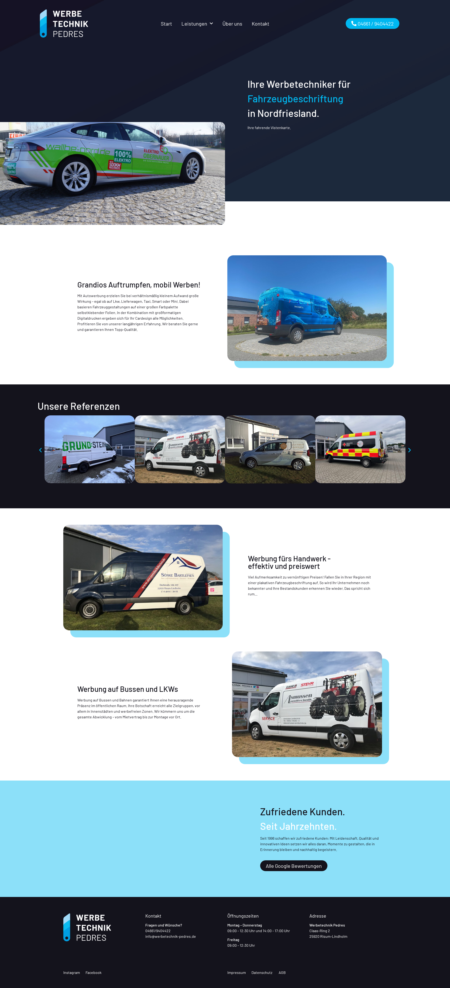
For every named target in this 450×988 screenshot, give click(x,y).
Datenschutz (261, 972)
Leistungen (194, 23)
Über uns (232, 23)
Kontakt (260, 23)
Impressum (236, 972)
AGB (282, 972)
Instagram (71, 972)
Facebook (93, 972)
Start (166, 23)
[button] (40, 450)
